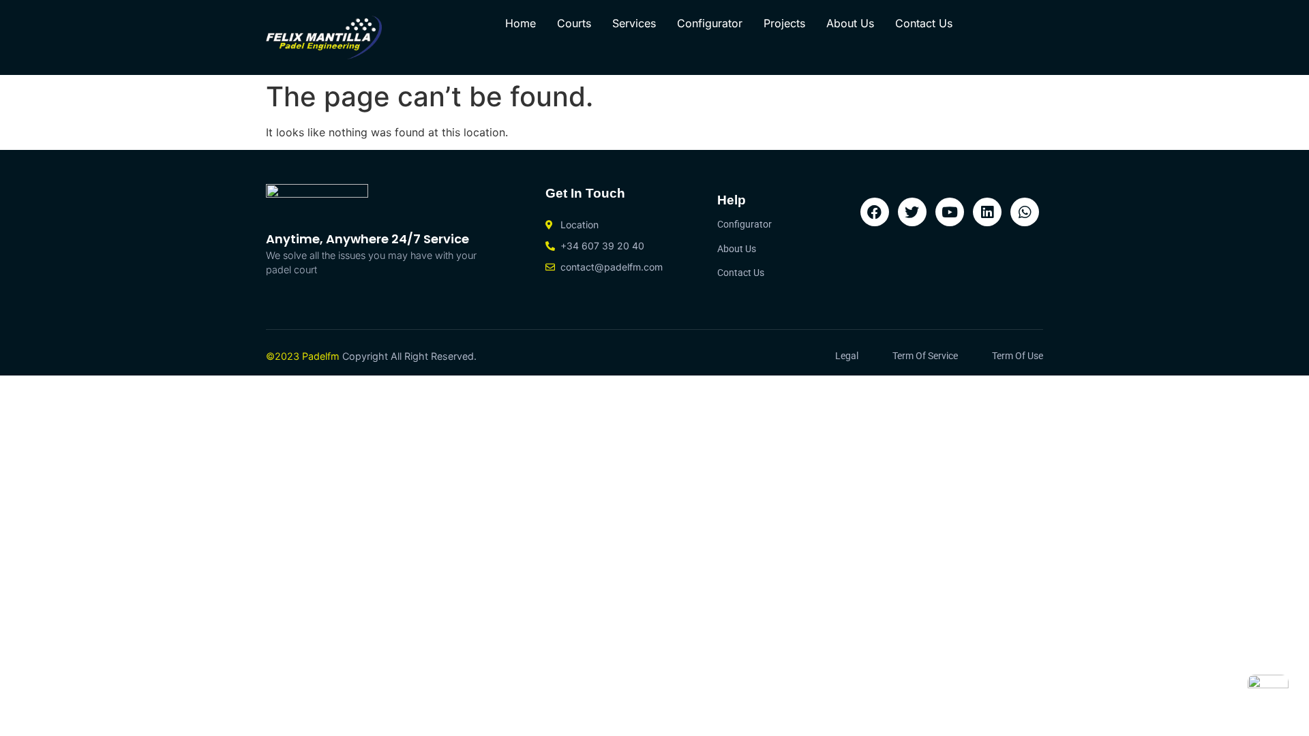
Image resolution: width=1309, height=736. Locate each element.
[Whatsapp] (1024, 212)
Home (520, 23)
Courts (574, 23)
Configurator (709, 23)
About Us (850, 23)
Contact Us (923, 23)
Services (634, 23)
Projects (784, 23)
